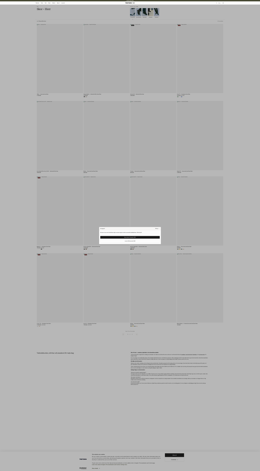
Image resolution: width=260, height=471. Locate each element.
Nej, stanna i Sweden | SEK (130, 237)
